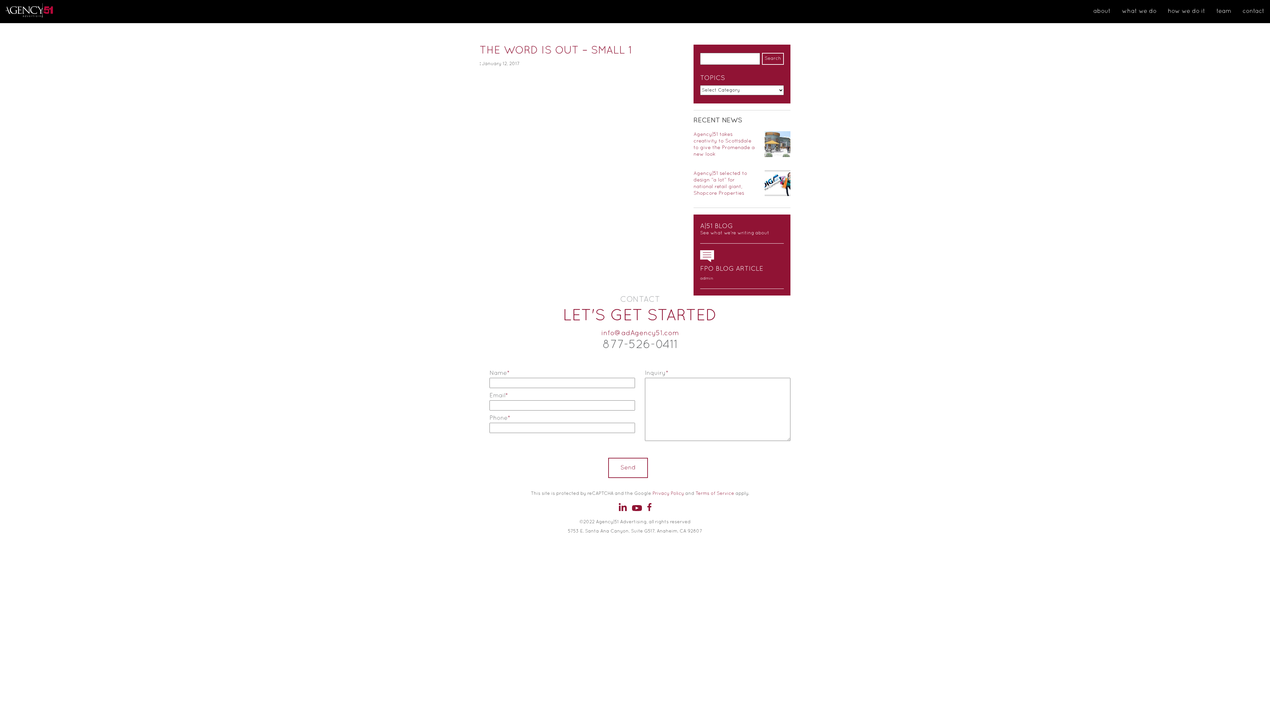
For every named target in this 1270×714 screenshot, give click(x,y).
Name (499, 373)
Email (498, 396)
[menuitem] (1102, 11)
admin (706, 279)
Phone (499, 418)
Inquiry (656, 373)
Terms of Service (715, 494)
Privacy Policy (668, 494)
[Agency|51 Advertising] (39, 11)
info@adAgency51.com (640, 333)
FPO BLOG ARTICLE (731, 269)
